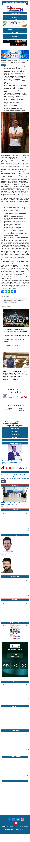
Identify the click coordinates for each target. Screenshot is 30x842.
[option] (8, 397)
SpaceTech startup (12, 302)
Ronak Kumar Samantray (18, 300)
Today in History (15, 434)
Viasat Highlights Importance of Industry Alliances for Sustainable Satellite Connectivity (15, 330)
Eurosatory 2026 (15, 428)
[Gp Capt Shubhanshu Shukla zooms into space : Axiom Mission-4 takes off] (15, 739)
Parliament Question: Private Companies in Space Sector (14, 346)
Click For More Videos (15, 781)
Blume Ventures (23, 299)
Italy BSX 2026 (15, 32)
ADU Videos (15, 440)
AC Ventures (6, 299)
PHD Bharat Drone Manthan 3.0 (15, 29)
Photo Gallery (15, 17)
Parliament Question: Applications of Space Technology (14, 340)
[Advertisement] (15, 798)
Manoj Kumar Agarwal (8, 300)
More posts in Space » (24, 306)
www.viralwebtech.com (20, 829)
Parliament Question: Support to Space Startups (16, 335)
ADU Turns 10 (15, 437)
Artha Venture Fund (14, 299)
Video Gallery (15, 19)
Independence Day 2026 (15, 13)
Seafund (5, 302)
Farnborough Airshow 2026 (15, 35)
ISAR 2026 (15, 16)
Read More (5, 464)
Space (8, 296)
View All (4, 481)
